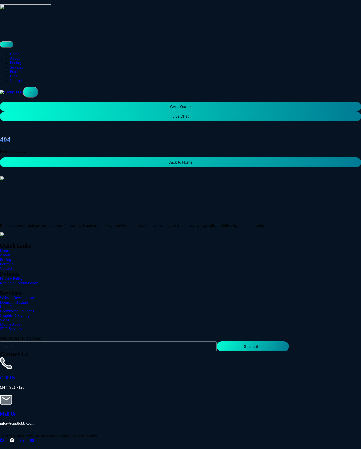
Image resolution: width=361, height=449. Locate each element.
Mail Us (8, 414)
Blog (13, 76)
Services (16, 67)
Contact (16, 80)
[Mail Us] (6, 399)
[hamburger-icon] (6, 44)
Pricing (15, 63)
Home (14, 54)
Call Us (7, 377)
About (15, 58)
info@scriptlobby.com (17, 423)
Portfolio (16, 72)
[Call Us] (6, 363)
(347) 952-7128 (12, 387)
